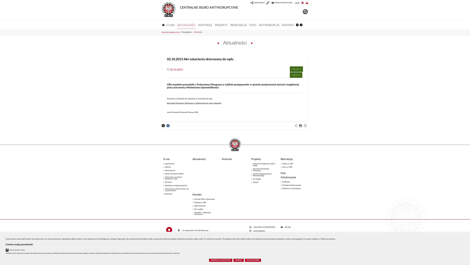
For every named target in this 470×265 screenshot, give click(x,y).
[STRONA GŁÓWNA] (163, 25)
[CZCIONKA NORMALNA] (295, 3)
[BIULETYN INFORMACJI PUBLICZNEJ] (307, 3)
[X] (301, 25)
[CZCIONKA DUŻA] (298, 3)
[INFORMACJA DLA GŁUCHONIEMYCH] (268, 3)
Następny (294, 74)
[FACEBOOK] (297, 25)
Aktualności (198, 32)
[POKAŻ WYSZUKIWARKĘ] (305, 11)
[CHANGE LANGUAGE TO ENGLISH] (302, 3)
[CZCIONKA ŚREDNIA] (296, 3)
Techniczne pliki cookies (17, 250)
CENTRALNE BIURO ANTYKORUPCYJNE (200, 5)
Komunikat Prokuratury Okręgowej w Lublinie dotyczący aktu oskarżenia (194, 103)
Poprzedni (295, 68)
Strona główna (186, 32)
